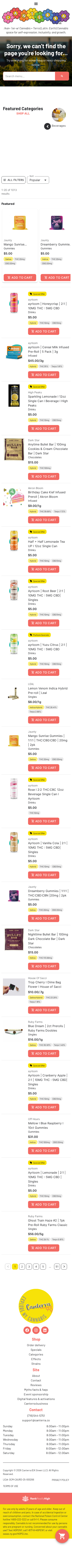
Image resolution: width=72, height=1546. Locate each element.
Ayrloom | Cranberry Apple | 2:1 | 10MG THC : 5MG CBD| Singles (47, 1079)
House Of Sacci (37, 978)
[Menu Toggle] (36, 4)
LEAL (31, 684)
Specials (36, 1349)
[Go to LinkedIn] (45, 1330)
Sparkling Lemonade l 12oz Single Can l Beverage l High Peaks (48, 401)
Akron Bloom (35, 488)
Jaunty (8, 240)
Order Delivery (36, 1345)
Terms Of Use (10, 1486)
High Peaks (35, 392)
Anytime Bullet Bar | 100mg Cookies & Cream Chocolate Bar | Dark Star (48, 448)
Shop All (23, 113)
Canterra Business (36, 1403)
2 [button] (22, 1266)
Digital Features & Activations (36, 1399)
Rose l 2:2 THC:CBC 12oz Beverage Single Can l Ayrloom (46, 794)
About (36, 1375)
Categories (36, 1354)
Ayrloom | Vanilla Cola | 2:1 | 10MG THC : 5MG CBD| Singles (47, 847)
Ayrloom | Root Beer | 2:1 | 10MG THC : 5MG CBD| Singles (46, 595)
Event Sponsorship (36, 1394)
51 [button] (57, 1266)
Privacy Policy (60, 1479)
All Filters (16, 179)
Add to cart (21, 277)
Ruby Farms (35, 1021)
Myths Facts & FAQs (36, 1389)
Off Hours (34, 1119)
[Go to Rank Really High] (36, 1498)
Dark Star (34, 440)
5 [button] (43, 1266)
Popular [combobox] (35, 180)
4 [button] (36, 1266)
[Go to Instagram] (36, 1330)
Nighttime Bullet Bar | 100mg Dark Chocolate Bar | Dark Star (48, 938)
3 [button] (29, 1266)
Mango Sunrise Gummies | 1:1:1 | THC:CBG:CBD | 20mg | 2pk (47, 740)
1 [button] (15, 1266)
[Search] (62, 76)
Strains (36, 1363)
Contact (36, 1380)
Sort (32, 176)
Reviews (36, 1385)
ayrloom (33, 299)
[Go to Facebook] (27, 1330)
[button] (20, 246)
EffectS (36, 1359)
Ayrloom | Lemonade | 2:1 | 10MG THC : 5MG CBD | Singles (47, 1177)
